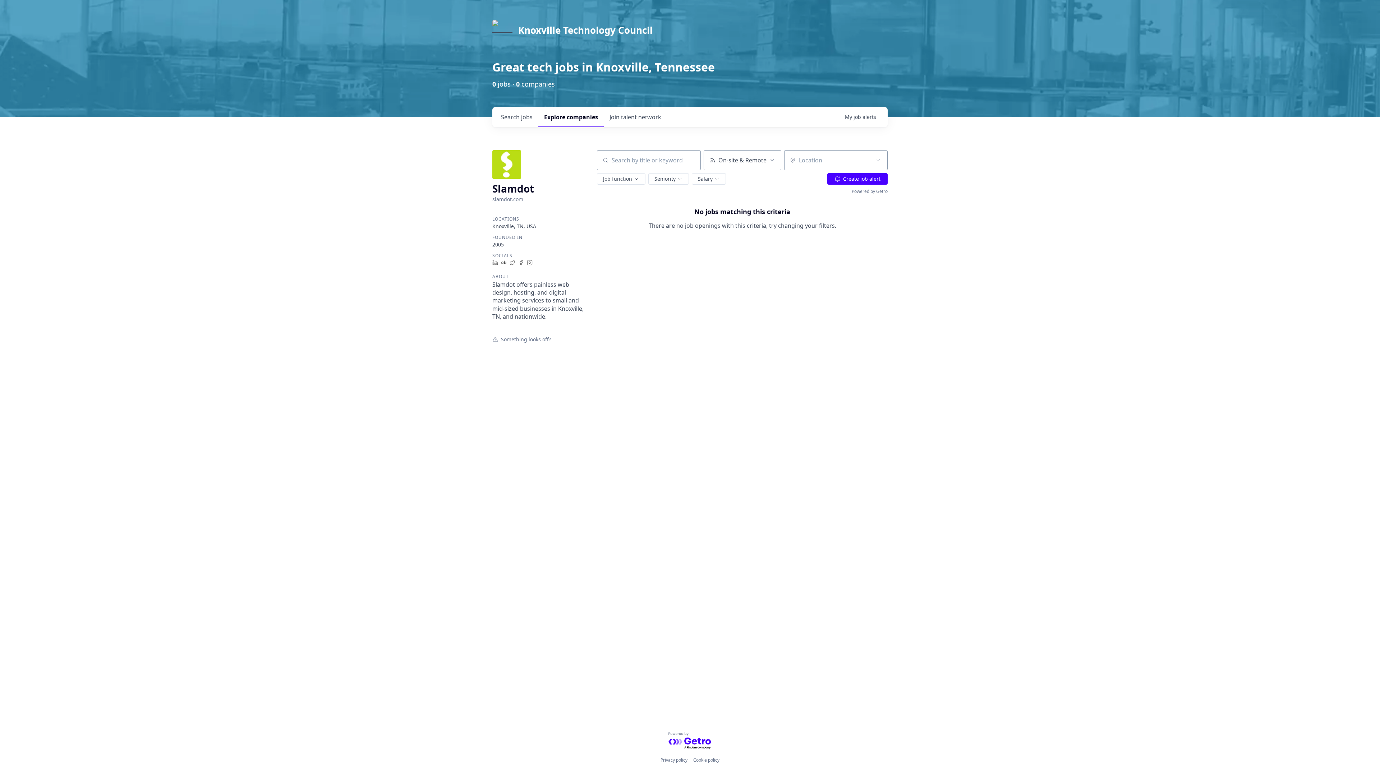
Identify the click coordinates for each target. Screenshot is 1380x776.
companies (571, 117)
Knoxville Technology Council (585, 30)
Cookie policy (706, 760)
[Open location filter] (878, 160)
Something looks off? (526, 339)
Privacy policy (674, 760)
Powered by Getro (870, 191)
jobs (517, 117)
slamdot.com (507, 199)
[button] (621, 179)
